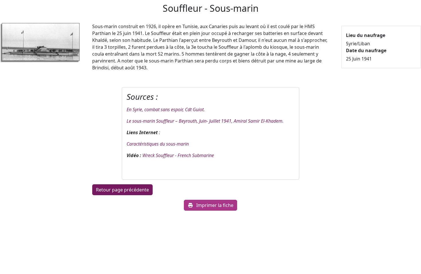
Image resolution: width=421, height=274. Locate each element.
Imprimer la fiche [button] (214, 205)
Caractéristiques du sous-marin (158, 144)
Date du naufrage (366, 50)
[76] (40, 45)
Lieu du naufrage (365, 35)
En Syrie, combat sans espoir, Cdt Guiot (165, 109)
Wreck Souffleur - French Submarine (178, 155)
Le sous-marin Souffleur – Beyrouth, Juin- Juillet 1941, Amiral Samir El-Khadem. (205, 121)
